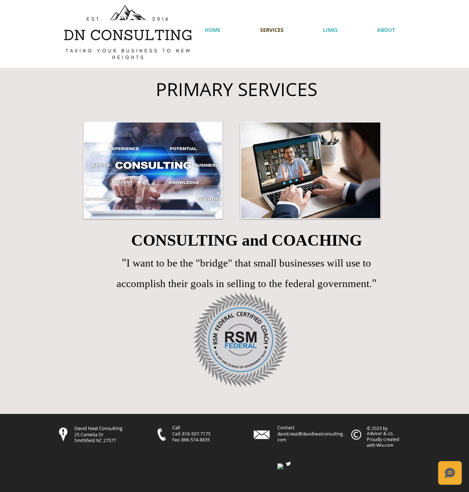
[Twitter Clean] (288, 464)
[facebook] (280, 466)
